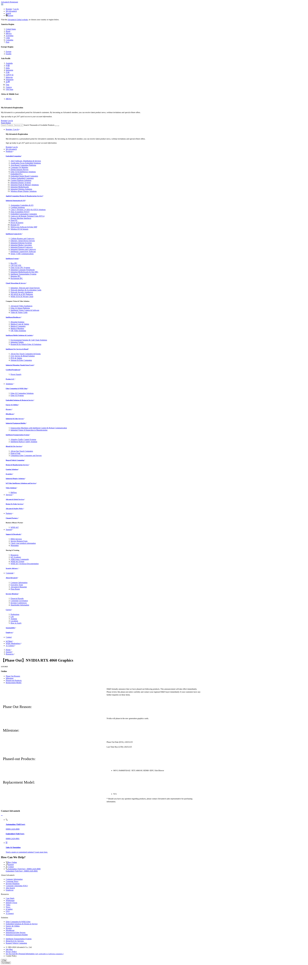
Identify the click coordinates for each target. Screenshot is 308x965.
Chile (8, 38)
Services (9, 495)
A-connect (10, 913)
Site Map (9, 949)
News (8, 907)
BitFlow (14, 492)
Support (9, 529)
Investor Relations (12, 594)
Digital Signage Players (19, 170)
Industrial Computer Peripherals (23, 270)
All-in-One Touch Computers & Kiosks (26, 354)
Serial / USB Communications (22, 254)
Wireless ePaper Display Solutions (24, 191)
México (9, 33)
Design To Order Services (14, 504)
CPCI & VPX (16, 265)
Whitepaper (10, 900)
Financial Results (17, 598)
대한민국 (9, 75)
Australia (9, 63)
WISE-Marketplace (13, 643)
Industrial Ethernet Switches (21, 243)
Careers (8, 610)
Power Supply (16, 374)
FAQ (8, 911)
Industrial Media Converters (21, 245)
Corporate (9, 573)
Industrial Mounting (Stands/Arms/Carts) (20, 365)
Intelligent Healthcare (13, 317)
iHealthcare (10, 414)
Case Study (10, 898)
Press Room (15, 589)
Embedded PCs (16, 174)
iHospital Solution (17, 322)
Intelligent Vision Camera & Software (25, 310)
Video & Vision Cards (19, 312)
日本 (8, 72)
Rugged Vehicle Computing (15, 460)
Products (9, 151)
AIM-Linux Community (20, 559)
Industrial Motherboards (20, 187)
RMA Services (16, 539)
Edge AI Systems (17, 395)
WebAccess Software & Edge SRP (24, 227)
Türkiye (9, 87)
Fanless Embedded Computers (22, 178)
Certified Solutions (18, 207)
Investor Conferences (19, 603)
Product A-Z (10, 379)
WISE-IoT (15, 527)
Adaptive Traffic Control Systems (23, 439)
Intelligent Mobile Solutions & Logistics (19, 335)
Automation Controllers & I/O (22, 205)
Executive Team (17, 585)
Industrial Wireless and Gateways (23, 249)
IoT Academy (16, 557)
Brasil (8, 31)
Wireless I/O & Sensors (19, 229)
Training (14, 619)
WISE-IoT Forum (17, 561)
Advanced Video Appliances (21, 306)
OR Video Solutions (18, 331)
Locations (14, 621)
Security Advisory (12, 568)
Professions (15, 614)
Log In (16, 9)
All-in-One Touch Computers (22, 451)
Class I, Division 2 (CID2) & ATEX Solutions (28, 210)
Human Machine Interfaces (21, 218)
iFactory (9, 409)
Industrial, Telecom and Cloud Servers (25, 288)
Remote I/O (15, 225)
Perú (7, 42)
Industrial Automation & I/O (15, 200)
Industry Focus (11, 903)
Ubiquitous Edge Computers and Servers (26, 455)
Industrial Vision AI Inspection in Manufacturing (29, 430)
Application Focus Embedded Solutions (26, 163)
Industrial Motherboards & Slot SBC (24, 272)
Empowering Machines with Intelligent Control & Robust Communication (39, 428)
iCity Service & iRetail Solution (23, 356)
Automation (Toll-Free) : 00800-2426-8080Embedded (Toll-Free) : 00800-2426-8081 (23, 870)
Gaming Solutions (12, 469)
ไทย (7, 85)
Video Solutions (11, 488)
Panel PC (14, 220)
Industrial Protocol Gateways (22, 247)
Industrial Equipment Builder (16, 423)
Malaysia (9, 77)
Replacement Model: (14, 683)
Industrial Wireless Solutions (21, 189)
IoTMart (9, 641)
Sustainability (10, 628)
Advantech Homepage (9, 2)
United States (11, 29)
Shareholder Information (20, 605)
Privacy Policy (11, 952)
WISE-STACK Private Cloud (22, 296)
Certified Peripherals (13, 370)
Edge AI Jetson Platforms (20, 308)
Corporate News (12, 881)
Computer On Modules (19, 167)
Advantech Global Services (15, 499)
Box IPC (14, 263)
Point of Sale (15, 453)
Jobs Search (10, 888)
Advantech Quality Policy (14, 508)
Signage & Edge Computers (21, 360)
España (8, 54)
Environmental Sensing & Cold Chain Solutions (29, 340)
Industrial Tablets (17, 342)
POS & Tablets (16, 358)
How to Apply (16, 623)
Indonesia (9, 70)
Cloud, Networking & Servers (16, 283)
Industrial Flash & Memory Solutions (25, 185)
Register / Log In (12, 129)
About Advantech (11, 578)
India (8, 68)
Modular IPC (16, 276)
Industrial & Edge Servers (15, 419)
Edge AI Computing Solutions (22, 393)
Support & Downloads (13, 534)
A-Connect (10, 646)
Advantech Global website (18, 20)
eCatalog (9, 909)
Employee (9, 632)
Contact (9, 637)
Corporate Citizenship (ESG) (17, 886)
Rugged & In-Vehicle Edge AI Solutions (26, 344)
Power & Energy (17, 223)
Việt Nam (9, 89)
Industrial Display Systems (21, 183)
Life (12, 617)
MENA (9, 99)
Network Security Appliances (22, 292)
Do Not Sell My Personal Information (35, 954)
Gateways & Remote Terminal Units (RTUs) (28, 216)
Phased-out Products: (14, 680)
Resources (14, 555)
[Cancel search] (58, 125)
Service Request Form (19, 541)
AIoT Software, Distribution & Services (26, 161)
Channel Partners (12, 518)
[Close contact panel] (2, 816)
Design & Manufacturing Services (17, 465)
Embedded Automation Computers (24, 214)
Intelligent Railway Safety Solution (24, 442)
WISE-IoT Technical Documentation (25, 564)
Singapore (9, 79)
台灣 (8, 82)
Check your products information (23, 543)
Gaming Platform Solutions (21, 180)
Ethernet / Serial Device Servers (23, 241)
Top (4, 960)
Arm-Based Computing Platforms (23, 165)
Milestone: (10, 678)
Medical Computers (18, 326)
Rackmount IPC (17, 278)
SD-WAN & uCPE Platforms (22, 294)
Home (8, 650)
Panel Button (6, 123)
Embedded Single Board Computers (24, 176)
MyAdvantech (11, 11)
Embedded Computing (13, 156)
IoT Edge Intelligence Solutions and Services (21, 483)
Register (9, 9)
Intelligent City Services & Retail (17, 349)
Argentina (9, 36)
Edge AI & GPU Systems (20, 268)
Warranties (15, 545)
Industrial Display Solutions (15, 478)
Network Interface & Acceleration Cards (26, 290)
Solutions (9, 384)
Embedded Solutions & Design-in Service (19, 400)
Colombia (9, 40)
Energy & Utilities (12, 405)
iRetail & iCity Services (14, 446)
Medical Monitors (17, 328)
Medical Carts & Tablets (20, 324)
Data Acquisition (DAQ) (20, 212)
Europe (10, 15)
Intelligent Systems (12, 258)
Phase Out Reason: (13, 676)
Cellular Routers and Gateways (22, 238)
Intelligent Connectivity (14, 234)
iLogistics (9, 474)
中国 (8, 65)
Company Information (19, 583)
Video (8, 905)
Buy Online (12, 862)
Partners (9, 513)
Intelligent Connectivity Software (23, 252)
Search (8, 13)
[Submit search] (56, 125)
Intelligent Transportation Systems (23, 274)
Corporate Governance (19, 601)
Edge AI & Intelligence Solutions (23, 172)
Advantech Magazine (19, 587)
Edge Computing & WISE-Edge (16, 388)
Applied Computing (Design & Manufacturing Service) (24, 196)
